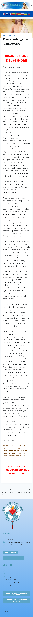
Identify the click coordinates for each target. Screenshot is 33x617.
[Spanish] (13, 13)
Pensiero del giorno (10, 35)
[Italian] (4, 13)
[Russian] (29, 13)
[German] (19, 13)
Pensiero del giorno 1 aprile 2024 (24, 489)
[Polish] (22, 13)
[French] (10, 13)
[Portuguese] (16, 13)
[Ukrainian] (25, 13)
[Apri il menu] (31, 5)
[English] (7, 13)
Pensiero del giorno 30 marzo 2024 (7, 490)
